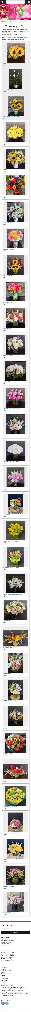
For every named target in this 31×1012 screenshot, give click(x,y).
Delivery (3, 975)
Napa (12, 990)
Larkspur (23, 989)
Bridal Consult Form (6, 970)
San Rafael (21, 993)
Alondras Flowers (15, 12)
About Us (3, 969)
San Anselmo (20, 992)
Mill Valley (8, 990)
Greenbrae (12, 989)
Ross (15, 992)
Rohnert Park (10, 992)
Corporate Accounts (6, 974)
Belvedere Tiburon (6, 987)
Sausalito (6, 995)
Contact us (4, 972)
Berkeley (13, 987)
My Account (4, 980)
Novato (17, 990)
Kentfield (18, 989)
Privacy (3, 977)
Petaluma (21, 990)
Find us (3, 945)
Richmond (3, 992)
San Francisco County (12, 993)
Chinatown (19, 987)
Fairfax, (8, 989)
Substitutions (4, 978)
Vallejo (11, 995)
